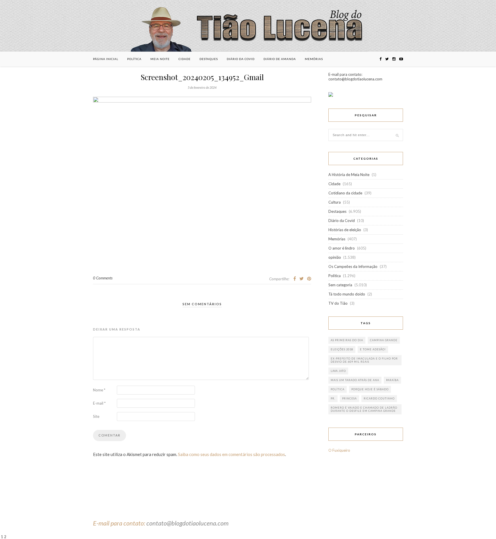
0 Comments (103, 278)
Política (134, 59)
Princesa (349, 398)
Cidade (185, 59)
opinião (334, 257)
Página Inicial (105, 59)
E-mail (99, 403)
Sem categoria (340, 285)
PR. (333, 398)
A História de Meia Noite (348, 174)
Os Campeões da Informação (352, 266)
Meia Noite (160, 59)
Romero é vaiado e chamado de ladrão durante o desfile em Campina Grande (364, 409)
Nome (99, 390)
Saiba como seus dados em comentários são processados (231, 454)
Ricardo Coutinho (379, 398)
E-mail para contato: (119, 523)
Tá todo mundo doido (346, 294)
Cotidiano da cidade (345, 193)
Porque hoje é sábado (370, 389)
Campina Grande (384, 340)
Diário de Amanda (280, 59)
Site (96, 416)
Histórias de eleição (344, 229)
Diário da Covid (241, 59)
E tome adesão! (373, 349)
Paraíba (392, 380)
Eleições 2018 (342, 349)
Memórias (314, 59)
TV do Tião (338, 303)
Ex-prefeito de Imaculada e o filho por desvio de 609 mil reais (364, 360)
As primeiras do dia (347, 340)
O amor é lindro (341, 248)
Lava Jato (338, 370)
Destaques (208, 59)
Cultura (334, 202)
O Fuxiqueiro (339, 450)
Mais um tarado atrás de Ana (355, 380)
